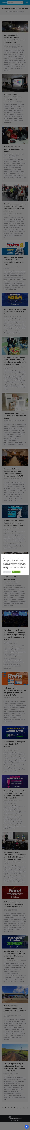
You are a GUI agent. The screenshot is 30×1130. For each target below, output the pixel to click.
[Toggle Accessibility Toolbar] (26, 1127)
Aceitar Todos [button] (16, 571)
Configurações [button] (7, 571)
